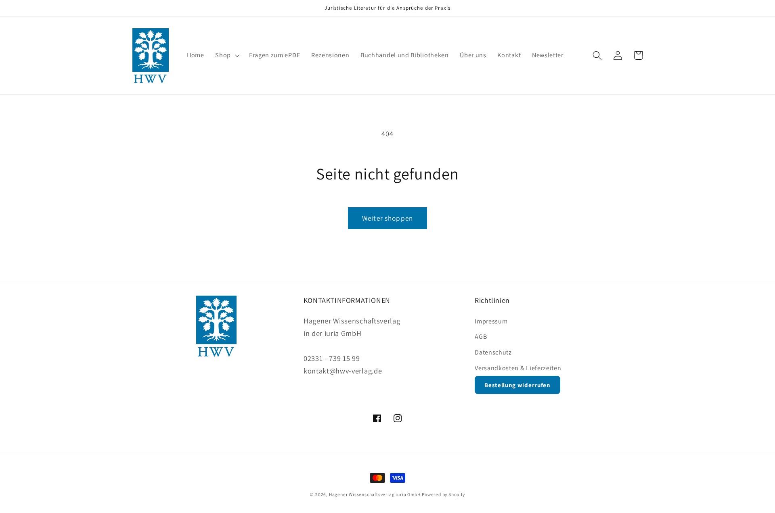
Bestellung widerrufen (517, 385)
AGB (481, 336)
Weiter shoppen (387, 218)
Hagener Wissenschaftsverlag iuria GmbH (375, 494)
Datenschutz (493, 352)
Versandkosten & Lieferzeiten (518, 368)
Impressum (491, 321)
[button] (226, 55)
